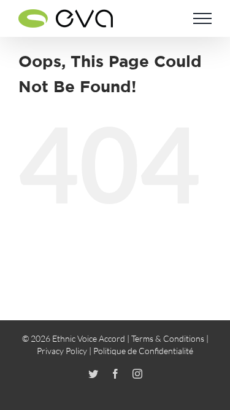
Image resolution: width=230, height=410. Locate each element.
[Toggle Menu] (202, 18)
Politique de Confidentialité (143, 350)
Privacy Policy (62, 350)
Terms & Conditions (167, 338)
